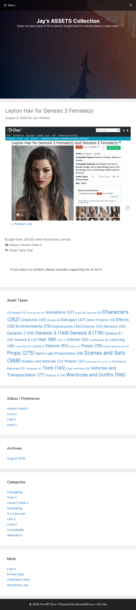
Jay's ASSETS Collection (68, 21)
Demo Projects (100, 320)
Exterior (92, 326)
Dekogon (73, 319)
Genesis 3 (52, 333)
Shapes (74, 361)
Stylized (106, 362)
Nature (57, 345)
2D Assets (16, 312)
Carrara (94, 312)
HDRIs (61, 340)
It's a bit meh (16, 513)
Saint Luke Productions (59, 353)
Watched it (14, 535)
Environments (33, 326)
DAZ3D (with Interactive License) (47, 239)
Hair (30, 250)
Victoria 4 (55, 375)
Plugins (74, 346)
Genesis (115, 326)
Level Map (23, 346)
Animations (59, 312)
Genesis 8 (87, 333)
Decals (53, 320)
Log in (11, 569)
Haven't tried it (30, 245)
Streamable (93, 361)
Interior (78, 339)
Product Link (23, 224)
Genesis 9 (26, 340)
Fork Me (102, 604)
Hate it (12, 425)
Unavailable (15, 530)
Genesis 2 (20, 333)
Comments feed (18, 579)
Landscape (99, 340)
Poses (91, 345)
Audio (80, 312)
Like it (11, 419)
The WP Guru (47, 604)
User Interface (78, 368)
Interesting (14, 508)
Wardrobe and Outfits (96, 374)
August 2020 (16, 458)
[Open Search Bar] (131, 5)
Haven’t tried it (17, 408)
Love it (12, 414)
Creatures (34, 319)
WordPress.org (17, 585)
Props (21, 353)
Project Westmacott (116, 346)
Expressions (66, 326)
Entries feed (15, 574)
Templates (33, 368)
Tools (54, 368)
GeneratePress (84, 604)
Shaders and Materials (42, 361)
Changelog (14, 492)
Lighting (38, 346)
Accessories (35, 312)
